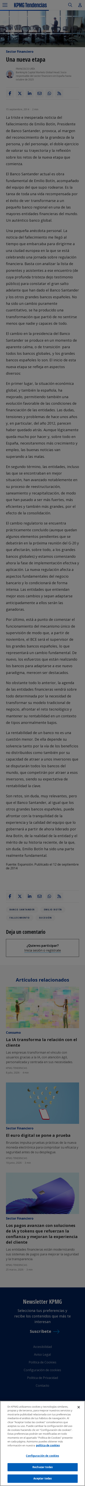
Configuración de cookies (42, 1456)
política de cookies (48, 1445)
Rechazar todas (42, 1467)
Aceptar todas (42, 1478)
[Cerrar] (78, 1407)
